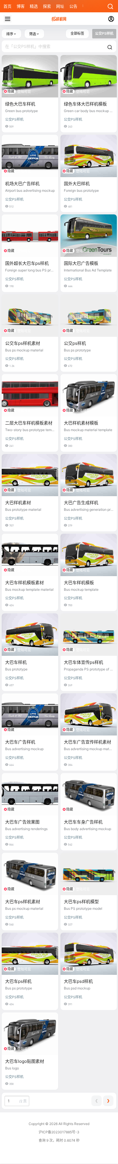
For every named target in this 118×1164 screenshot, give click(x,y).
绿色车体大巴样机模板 (85, 104)
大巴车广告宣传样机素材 (87, 742)
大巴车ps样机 (18, 981)
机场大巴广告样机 (22, 183)
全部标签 (77, 33)
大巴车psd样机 (78, 981)
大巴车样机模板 (79, 582)
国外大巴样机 (77, 183)
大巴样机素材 (18, 502)
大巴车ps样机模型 (81, 901)
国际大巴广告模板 (81, 263)
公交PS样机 (14, 119)
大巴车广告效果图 (22, 822)
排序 (9, 34)
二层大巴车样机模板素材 (28, 423)
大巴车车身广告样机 (83, 822)
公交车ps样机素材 (22, 343)
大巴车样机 (16, 662)
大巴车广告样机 (20, 742)
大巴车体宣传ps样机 (83, 662)
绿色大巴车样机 (20, 104)
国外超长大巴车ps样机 (27, 263)
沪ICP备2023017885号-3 (59, 1132)
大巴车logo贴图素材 (24, 1061)
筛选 (32, 34)
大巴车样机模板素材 (24, 582)
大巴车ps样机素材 (22, 901)
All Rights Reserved (73, 1124)
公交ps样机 (75, 343)
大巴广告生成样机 (81, 502)
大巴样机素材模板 (81, 423)
